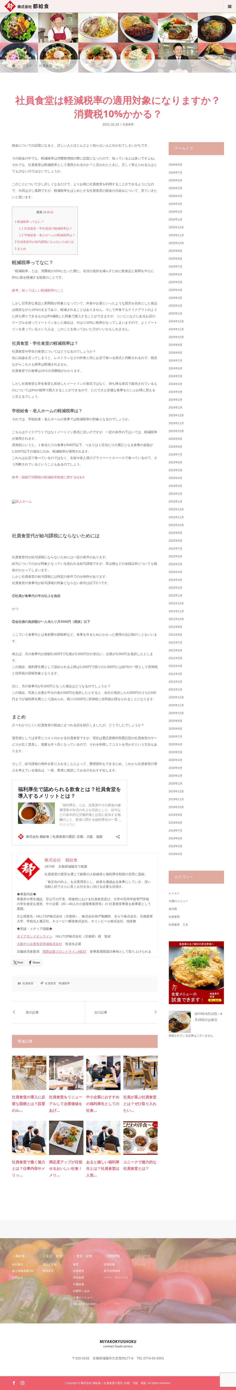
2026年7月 (175, 172)
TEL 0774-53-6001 (85, 1304)
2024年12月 (176, 321)
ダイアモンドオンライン (34, 936)
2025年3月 (175, 298)
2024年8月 (175, 352)
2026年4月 (175, 196)
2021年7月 (175, 642)
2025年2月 (175, 305)
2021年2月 (175, 681)
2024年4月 (175, 384)
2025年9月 (175, 251)
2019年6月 (175, 838)
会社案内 (17, 1264)
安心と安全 (49, 1264)
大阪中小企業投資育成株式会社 (39, 944)
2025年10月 (176, 243)
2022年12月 (176, 509)
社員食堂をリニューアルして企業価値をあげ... (65, 1103)
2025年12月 (176, 227)
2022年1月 (175, 595)
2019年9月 (175, 815)
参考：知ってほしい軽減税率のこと (38, 290)
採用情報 (109, 1264)
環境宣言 (48, 1270)
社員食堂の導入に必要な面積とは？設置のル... (28, 1103)
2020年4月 (175, 760)
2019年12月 (176, 791)
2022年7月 (175, 548)
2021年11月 (176, 611)
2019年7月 (175, 830)
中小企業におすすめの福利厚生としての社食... (102, 1103)
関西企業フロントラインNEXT (65, 951)
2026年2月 (175, 211)
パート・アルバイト (116, 1277)
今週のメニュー (178, 901)
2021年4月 (175, 666)
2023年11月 (176, 423)
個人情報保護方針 (23, 1270)
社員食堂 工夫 (178, 924)
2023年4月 (175, 478)
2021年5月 (175, 658)
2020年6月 (175, 744)
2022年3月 (175, 580)
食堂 (76, 1264)
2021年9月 (175, 627)
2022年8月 (175, 540)
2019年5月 (175, 846)
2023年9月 (175, 439)
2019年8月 (175, 822)
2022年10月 (176, 525)
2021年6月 (175, 650)
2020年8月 (175, 728)
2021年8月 (175, 634)
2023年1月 (175, 501)
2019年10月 (176, 807)
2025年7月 (175, 266)
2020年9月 (175, 721)
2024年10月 (176, 337)
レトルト (174, 893)
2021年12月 (176, 603)
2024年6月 (175, 368)
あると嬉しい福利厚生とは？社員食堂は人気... (102, 1168)
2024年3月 (175, 392)
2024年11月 (176, 329)
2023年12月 (176, 415)
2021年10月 (176, 619)
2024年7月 (175, 360)
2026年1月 (175, 219)
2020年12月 (176, 697)
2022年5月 (175, 564)
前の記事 (32, 1012)
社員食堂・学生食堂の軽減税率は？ (45, 228)
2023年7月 (175, 454)
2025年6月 (175, 274)
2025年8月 (175, 258)
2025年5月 (175, 282)
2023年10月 (176, 431)
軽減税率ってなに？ (29, 221)
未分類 (173, 909)
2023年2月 (175, 493)
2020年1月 (175, 783)
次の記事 (100, 1012)
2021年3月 (175, 674)
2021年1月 (175, 689)
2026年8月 (175, 164)
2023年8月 (175, 446)
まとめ (20, 248)
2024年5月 (175, 376)
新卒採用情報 (112, 1270)
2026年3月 (175, 204)
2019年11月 (176, 799)
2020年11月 (176, 705)
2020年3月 (175, 768)
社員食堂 (128, 124)
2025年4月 (175, 290)
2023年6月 (175, 462)
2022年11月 (176, 517)
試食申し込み (81, 1291)
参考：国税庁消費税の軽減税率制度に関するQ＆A (48, 477)
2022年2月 (175, 587)
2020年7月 (175, 736)
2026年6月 (175, 180)
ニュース (139, 1264)
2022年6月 (175, 556)
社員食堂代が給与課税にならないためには (44, 242)
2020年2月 (175, 775)
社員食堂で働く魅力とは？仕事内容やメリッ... (28, 1168)
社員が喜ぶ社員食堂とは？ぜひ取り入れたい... (139, 1103)
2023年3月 (175, 486)
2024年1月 (175, 407)
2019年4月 (175, 854)
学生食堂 (78, 1277)
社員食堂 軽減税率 (57, 983)
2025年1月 (175, 313)
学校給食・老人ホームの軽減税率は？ (47, 235)
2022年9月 (175, 533)
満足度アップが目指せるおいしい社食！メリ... (65, 1168)
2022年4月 (175, 572)
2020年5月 (175, 752)
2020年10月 (176, 713)
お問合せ (17, 1277)
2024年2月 (175, 399)
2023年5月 (175, 470)
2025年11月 (176, 235)
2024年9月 (175, 345)
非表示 (48, 212)
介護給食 (78, 1284)
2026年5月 (175, 188)
